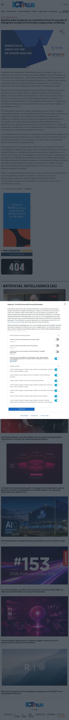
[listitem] (34, 335)
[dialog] (34, 360)
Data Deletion (24, 415)
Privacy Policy (45, 415)
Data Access (34, 415)
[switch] (56, 339)
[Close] (65, 304)
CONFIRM (21, 409)
